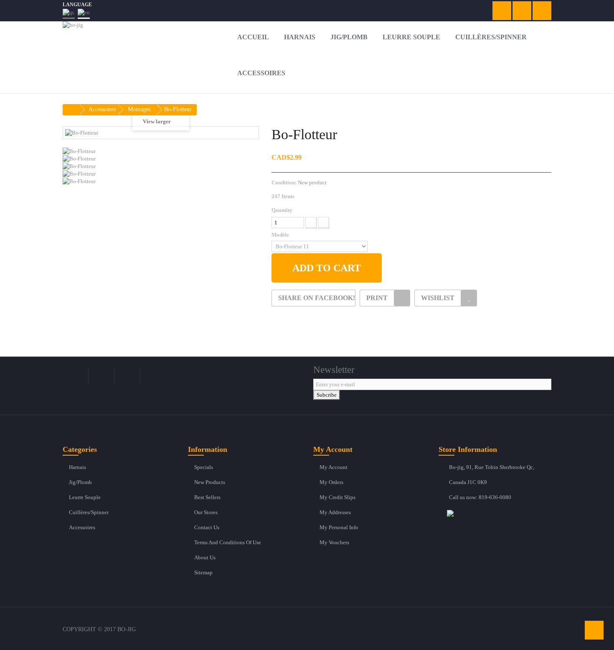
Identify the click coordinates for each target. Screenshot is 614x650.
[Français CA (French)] (69, 13)
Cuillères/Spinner (89, 512)
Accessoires (82, 527)
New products (209, 482)
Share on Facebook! (316, 297)
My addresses (335, 512)
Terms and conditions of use (227, 542)
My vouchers (334, 542)
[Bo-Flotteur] (161, 151)
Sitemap (203, 572)
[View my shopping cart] (501, 10)
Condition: (284, 182)
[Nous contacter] (499, 512)
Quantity (281, 210)
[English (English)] (84, 13)
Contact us (206, 527)
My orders (331, 482)
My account (334, 467)
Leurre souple (85, 497)
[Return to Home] (71, 110)
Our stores (206, 512)
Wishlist (437, 297)
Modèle (280, 235)
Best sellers (207, 497)
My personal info (339, 527)
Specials (203, 467)
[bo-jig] (140, 39)
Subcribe (327, 395)
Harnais (77, 467)
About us (205, 557)
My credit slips (337, 497)
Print (377, 297)
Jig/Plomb (80, 482)
